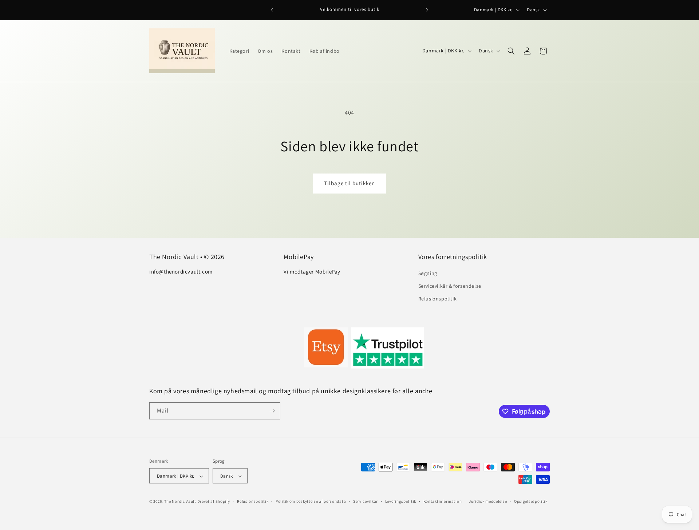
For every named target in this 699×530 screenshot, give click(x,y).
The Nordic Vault (180, 501)
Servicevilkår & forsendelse (449, 286)
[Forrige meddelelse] (272, 10)
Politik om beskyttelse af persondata (311, 501)
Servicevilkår (365, 501)
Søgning (427, 273)
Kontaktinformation (442, 501)
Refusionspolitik (437, 299)
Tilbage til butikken (349, 183)
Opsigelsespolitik (531, 501)
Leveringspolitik (400, 501)
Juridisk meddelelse (488, 501)
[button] (511, 51)
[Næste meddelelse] (427, 10)
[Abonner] (272, 410)
